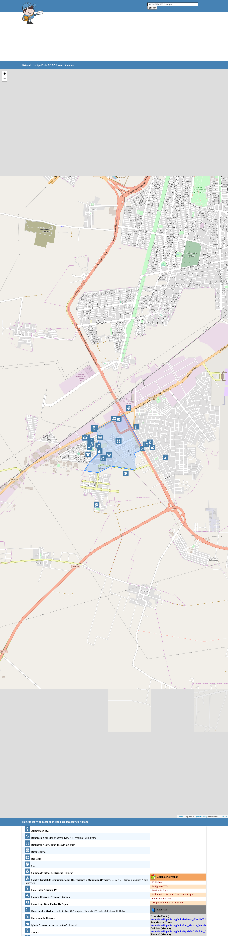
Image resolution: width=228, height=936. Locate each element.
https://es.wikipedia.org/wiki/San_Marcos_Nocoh (178, 925)
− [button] (5, 79)
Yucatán (69, 65)
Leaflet (180, 816)
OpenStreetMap (201, 816)
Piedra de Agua (160, 890)
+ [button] (5, 73)
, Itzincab (52, 873)
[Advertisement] (105, 36)
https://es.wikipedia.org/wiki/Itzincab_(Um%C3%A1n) (182, 919)
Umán (59, 65)
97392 (51, 65)
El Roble (157, 882)
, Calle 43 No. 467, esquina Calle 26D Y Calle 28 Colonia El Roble (78, 911)
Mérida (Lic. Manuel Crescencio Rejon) (173, 894)
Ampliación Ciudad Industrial (167, 902)
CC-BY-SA (223, 816)
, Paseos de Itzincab (50, 897)
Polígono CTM (160, 886)
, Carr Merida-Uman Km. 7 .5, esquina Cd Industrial (64, 837)
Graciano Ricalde (161, 898)
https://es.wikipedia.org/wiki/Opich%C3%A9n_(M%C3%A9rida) (188, 931)
